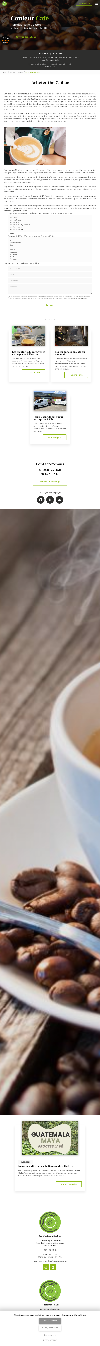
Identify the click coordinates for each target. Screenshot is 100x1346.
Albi (11, 240)
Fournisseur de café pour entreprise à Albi (48, 418)
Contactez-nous (84, 4)
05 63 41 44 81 (50, 67)
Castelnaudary (15, 243)
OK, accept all (51, 1321)
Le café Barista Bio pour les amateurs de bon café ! (48, 1166)
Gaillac (20, 72)
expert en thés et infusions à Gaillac (74, 177)
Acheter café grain (16, 227)
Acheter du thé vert (16, 229)
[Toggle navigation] (96, 4)
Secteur (12, 72)
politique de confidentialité (78, 298)
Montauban (14, 254)
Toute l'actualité (69, 1184)
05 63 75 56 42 (74, 57)
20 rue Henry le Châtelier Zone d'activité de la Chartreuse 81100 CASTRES (44, 57)
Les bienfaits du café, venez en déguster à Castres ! (28, 353)
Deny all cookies (50, 1328)
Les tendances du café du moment (70, 353)
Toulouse (13, 259)
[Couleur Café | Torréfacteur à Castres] (4, 3)
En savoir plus (33, 372)
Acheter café (14, 222)
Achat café (14, 218)
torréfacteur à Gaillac (28, 94)
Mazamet (13, 252)
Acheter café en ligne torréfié (20, 225)
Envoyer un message (50, 481)
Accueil (4, 72)
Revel (12, 257)
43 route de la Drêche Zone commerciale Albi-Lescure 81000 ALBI (50, 64)
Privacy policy (51, 1340)
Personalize (51, 1335)
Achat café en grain (17, 220)
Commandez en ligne (25, 37)
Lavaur (12, 250)
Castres (12, 245)
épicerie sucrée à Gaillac (45, 186)
